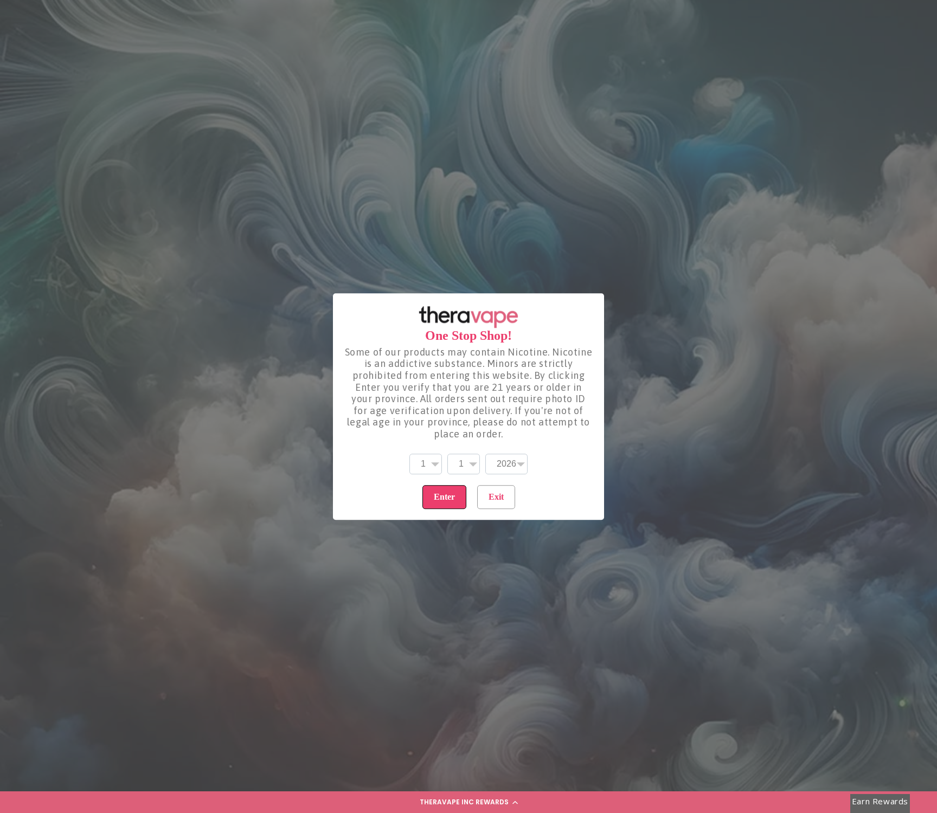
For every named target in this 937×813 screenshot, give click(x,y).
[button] (468, 802)
